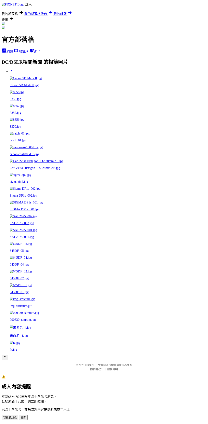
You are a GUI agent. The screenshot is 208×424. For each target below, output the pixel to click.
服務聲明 (112, 369)
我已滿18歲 (10, 417)
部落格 (24, 52)
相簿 (10, 52)
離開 (23, 417)
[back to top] (5, 357)
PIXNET (89, 365)
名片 (37, 52)
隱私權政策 (96, 369)
